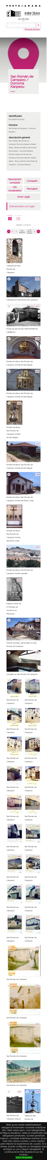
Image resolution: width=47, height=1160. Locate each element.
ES (23, 19)
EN (27, 19)
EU (19, 19)
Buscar (38, 25)
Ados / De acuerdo (24, 1157)
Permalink (32, 188)
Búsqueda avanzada (32, 29)
